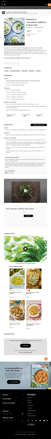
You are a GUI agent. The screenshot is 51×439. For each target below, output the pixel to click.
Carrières (29, 413)
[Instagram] (36, 420)
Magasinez (28, 215)
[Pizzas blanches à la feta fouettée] (33, 279)
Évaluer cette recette (39, 27)
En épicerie (29, 408)
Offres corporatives (31, 410)
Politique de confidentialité (20, 434)
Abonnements (30, 405)
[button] (49, 4)
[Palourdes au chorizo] (17, 310)
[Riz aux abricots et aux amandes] (17, 279)
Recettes (29, 397)
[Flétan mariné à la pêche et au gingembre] (33, 310)
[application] (25, 191)
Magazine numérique (31, 415)
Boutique (29, 400)
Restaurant (29, 402)
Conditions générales (31, 434)
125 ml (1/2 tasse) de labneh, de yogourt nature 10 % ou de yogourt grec (23, 80)
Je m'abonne (14, 382)
